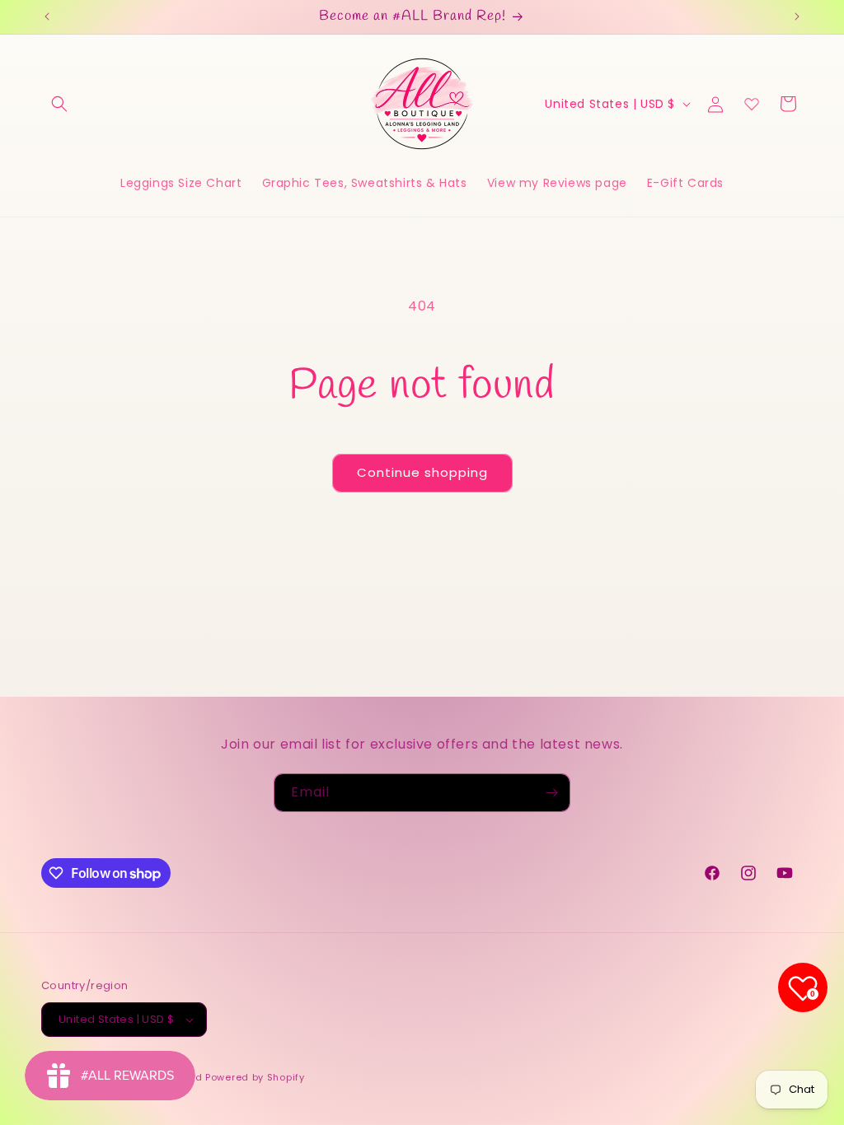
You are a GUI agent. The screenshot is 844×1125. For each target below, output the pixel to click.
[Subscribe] (551, 792)
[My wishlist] (752, 104)
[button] (59, 104)
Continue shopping (422, 472)
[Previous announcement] (47, 16)
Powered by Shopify (255, 1077)
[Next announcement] (797, 16)
